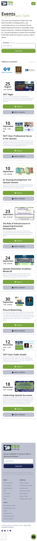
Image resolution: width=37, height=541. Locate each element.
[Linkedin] (2, 531)
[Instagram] (7, 531)
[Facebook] (5, 531)
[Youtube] (10, 531)
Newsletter (6, 43)
